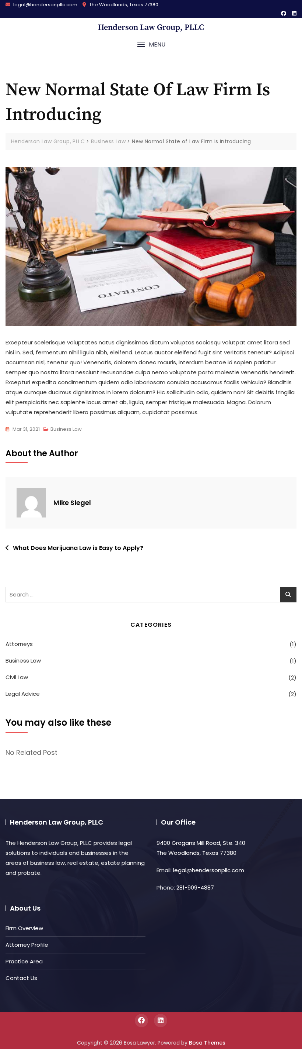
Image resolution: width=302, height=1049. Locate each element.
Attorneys (19, 644)
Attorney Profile (27, 945)
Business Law (66, 429)
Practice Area (24, 961)
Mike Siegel (72, 502)
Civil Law (17, 677)
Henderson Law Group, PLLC (151, 27)
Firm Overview (24, 928)
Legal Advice (23, 694)
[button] (151, 44)
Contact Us (21, 978)
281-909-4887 (195, 887)
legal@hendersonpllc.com (44, 4)
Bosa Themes (207, 1042)
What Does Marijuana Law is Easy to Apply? (78, 548)
